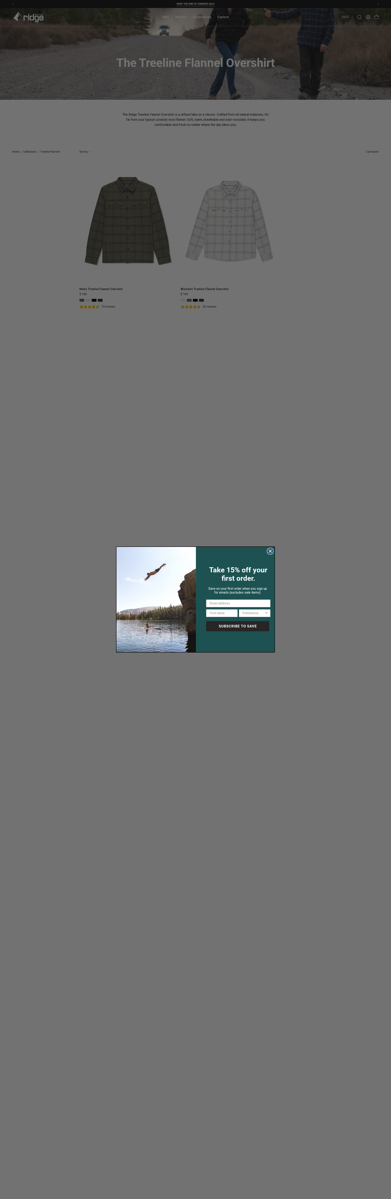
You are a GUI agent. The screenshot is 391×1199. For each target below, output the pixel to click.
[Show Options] (267, 613)
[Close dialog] (270, 551)
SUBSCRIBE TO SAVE (238, 626)
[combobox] (253, 613)
